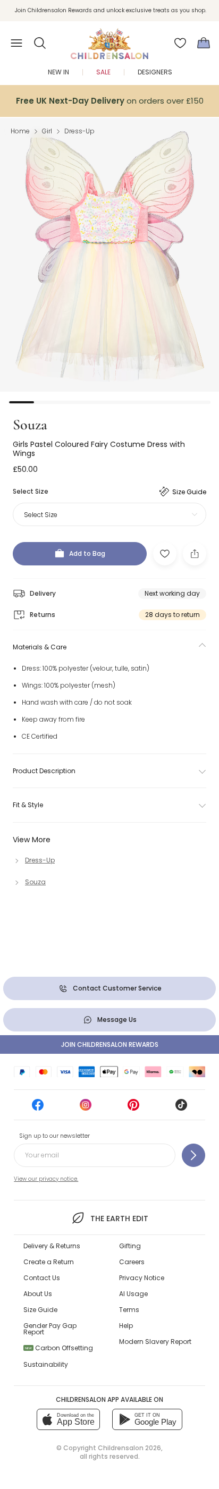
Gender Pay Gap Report (50, 1328)
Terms (129, 1309)
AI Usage (133, 1293)
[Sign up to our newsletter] (193, 1155)
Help (126, 1325)
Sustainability (45, 1364)
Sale (103, 72)
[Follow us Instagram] (85, 1108)
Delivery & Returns (51, 1245)
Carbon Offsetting (59, 1347)
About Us (37, 1293)
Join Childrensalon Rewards (109, 1044)
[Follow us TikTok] (181, 1108)
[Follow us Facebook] (38, 1108)
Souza (30, 425)
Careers (132, 1261)
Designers (155, 72)
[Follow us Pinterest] (133, 1108)
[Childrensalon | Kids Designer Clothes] (109, 40)
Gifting (130, 1245)
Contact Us (41, 1277)
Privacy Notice (141, 1277)
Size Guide (40, 1309)
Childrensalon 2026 (129, 1447)
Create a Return (48, 1261)
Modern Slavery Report (155, 1341)
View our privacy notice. (46, 1179)
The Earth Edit (119, 1218)
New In (58, 72)
